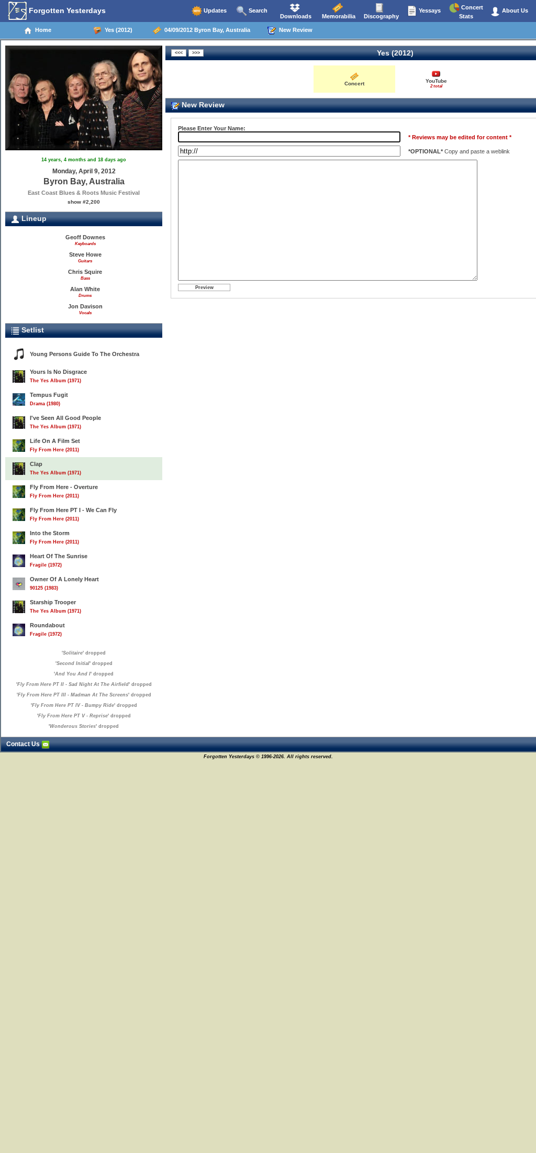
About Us (514, 10)
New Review (294, 30)
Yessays (429, 10)
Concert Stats (471, 11)
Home (41, 30)
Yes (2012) (117, 30)
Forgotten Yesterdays (66, 10)
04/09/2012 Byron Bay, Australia (205, 30)
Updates (214, 10)
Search (257, 10)
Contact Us (23, 744)
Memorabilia (337, 16)
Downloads (294, 16)
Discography (380, 16)
